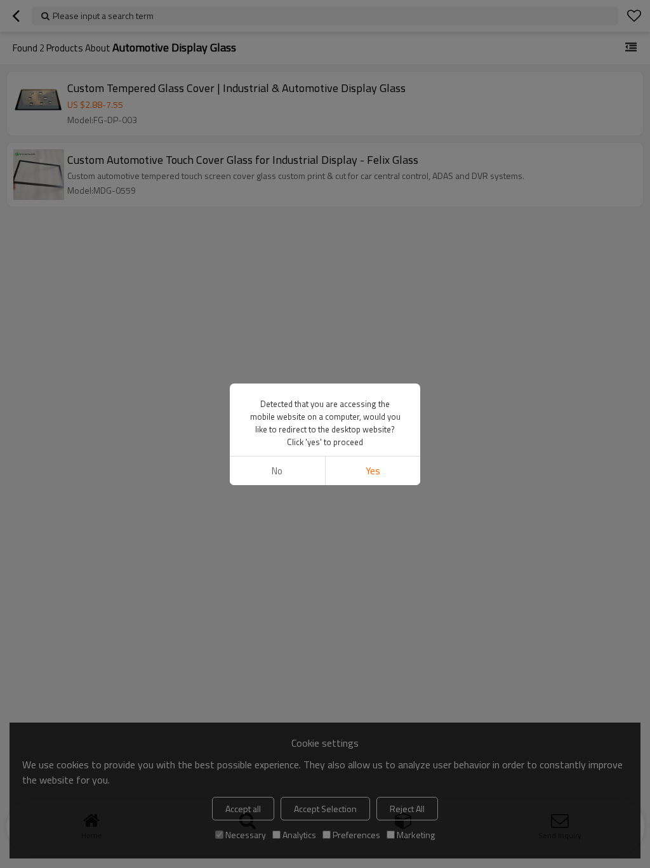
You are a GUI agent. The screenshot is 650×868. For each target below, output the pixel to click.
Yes (373, 471)
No (277, 471)
